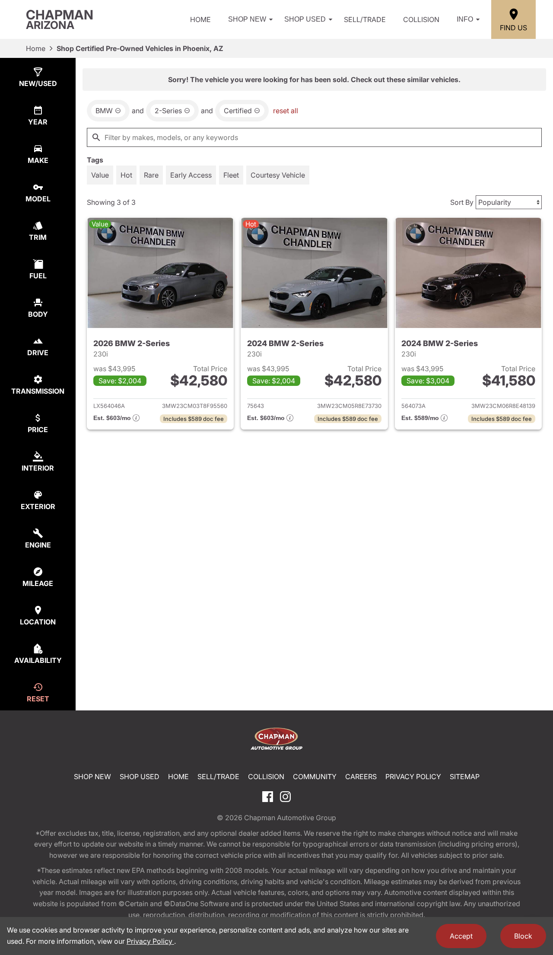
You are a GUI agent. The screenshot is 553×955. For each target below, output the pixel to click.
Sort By (462, 202)
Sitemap (465, 776)
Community (315, 776)
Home (200, 19)
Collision (421, 19)
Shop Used (305, 19)
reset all (285, 110)
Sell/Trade (365, 19)
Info (465, 19)
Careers (361, 776)
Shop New (247, 19)
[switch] (100, 175)
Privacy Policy (413, 776)
